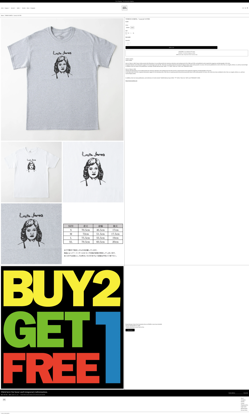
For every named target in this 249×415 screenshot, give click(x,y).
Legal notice (243, 406)
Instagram (243, 400)
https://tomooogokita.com (131, 80)
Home (2, 15)
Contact (242, 403)
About (242, 398)
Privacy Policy (244, 410)
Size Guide (128, 37)
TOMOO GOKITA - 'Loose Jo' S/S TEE (13, 15)
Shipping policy (244, 405)
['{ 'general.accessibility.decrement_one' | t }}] (126, 43)
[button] (245, 8)
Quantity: (128, 40)
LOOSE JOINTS (6, 413)
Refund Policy (244, 408)
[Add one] (130, 43)
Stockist (242, 401)
